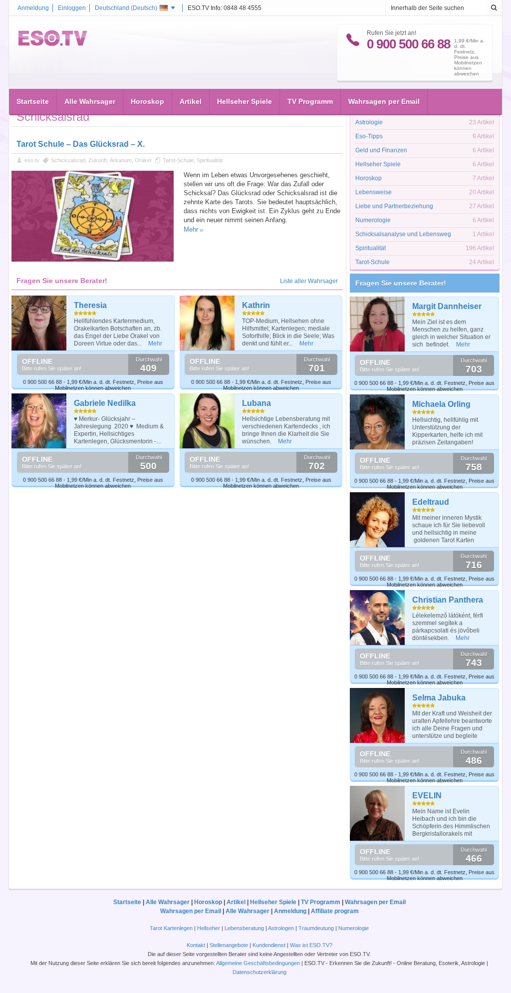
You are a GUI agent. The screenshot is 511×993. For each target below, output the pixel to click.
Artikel (191, 101)
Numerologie (373, 220)
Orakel (143, 160)
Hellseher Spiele (244, 101)
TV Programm (310, 101)
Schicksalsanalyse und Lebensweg (403, 234)
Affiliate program (335, 911)
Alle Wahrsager (89, 101)
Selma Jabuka (439, 697)
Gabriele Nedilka (105, 403)
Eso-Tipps (369, 136)
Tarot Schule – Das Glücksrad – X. (80, 144)
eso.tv (31, 160)
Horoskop (147, 101)
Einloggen (72, 7)
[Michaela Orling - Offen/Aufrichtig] (377, 421)
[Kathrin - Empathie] (207, 323)
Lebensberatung (244, 928)
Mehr (191, 229)
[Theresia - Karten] (39, 323)
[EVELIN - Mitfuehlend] (377, 813)
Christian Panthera (447, 600)
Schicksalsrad (68, 160)
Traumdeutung (316, 928)
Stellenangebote (230, 945)
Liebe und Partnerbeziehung (394, 206)
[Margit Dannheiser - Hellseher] (377, 324)
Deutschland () (126, 7)
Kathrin (256, 305)
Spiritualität (210, 160)
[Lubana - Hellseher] (207, 420)
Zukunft (97, 160)
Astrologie (369, 122)
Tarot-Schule (178, 160)
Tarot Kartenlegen (171, 928)
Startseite (32, 101)
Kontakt (196, 945)
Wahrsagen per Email (384, 101)
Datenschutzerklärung (259, 972)
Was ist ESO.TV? (311, 945)
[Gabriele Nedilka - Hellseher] (39, 420)
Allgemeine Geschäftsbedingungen (258, 963)
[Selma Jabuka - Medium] (377, 715)
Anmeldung (33, 7)
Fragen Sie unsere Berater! (400, 283)
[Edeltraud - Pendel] (377, 519)
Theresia (90, 305)
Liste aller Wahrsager (309, 281)
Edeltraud (430, 502)
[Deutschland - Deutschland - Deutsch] (52, 43)
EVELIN (427, 795)
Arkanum (121, 160)
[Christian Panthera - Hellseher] (377, 617)
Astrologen (281, 928)
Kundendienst (269, 945)
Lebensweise (373, 192)
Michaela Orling (441, 404)
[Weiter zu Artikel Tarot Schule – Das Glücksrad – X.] (92, 259)
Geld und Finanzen (381, 150)
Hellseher (208, 928)
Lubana (256, 403)
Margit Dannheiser (447, 306)
